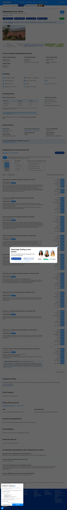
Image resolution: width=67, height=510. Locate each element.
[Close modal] (57, 247)
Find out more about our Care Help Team (22, 261)
